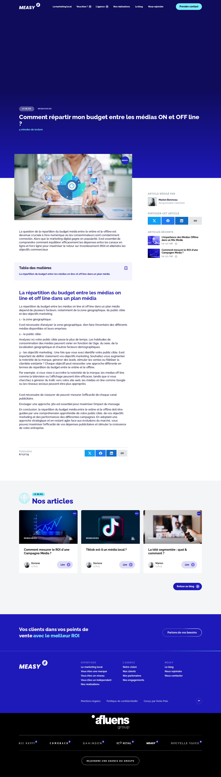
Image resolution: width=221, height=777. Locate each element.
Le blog (139, 6)
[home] (29, 7)
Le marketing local (62, 6)
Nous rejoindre (155, 6)
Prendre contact (189, 6)
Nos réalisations (121, 6)
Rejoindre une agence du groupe (110, 760)
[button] (84, 6)
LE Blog (26, 109)
